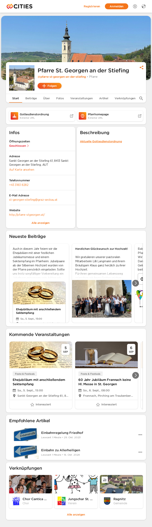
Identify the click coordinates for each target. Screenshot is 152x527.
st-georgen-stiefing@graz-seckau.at (33, 199)
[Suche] (141, 98)
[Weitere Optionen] (140, 435)
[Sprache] (143, 6)
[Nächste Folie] (135, 283)
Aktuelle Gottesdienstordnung (101, 141)
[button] (21, 78)
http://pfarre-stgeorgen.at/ (27, 214)
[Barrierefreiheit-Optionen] (135, 6)
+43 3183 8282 (18, 184)
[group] (76, 283)
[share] (141, 67)
